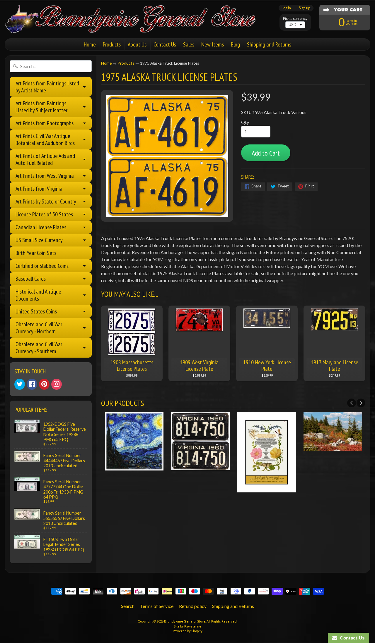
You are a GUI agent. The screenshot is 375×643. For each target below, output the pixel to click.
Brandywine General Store (184, 621)
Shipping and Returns (269, 44)
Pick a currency (295, 18)
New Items (212, 44)
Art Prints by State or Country (46, 201)
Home (90, 44)
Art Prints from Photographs (45, 123)
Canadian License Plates (41, 227)
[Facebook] (32, 384)
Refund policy (193, 606)
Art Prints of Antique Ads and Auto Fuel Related (45, 159)
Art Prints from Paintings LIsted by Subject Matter (41, 106)
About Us (137, 44)
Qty (245, 122)
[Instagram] (56, 384)
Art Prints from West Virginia (45, 176)
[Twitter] (19, 384)
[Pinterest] (44, 384)
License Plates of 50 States (44, 214)
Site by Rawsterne (187, 626)
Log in (286, 8)
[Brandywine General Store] (136, 25)
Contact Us (165, 44)
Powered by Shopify (187, 631)
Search (127, 606)
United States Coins (36, 311)
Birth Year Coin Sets (36, 253)
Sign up (304, 8)
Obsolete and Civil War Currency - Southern (39, 347)
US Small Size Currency (39, 240)
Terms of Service (156, 606)
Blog (235, 44)
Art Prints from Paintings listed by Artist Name (47, 87)
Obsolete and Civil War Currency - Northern (39, 327)
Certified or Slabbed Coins (42, 266)
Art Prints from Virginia (39, 188)
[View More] (134, 466)
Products (112, 44)
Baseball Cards (31, 278)
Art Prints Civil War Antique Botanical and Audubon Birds (45, 139)
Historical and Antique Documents (38, 295)
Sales (188, 44)
